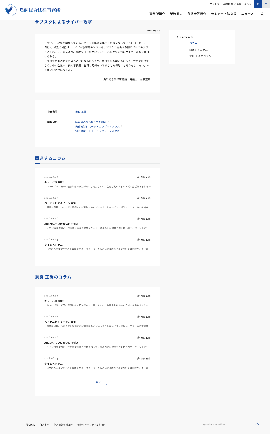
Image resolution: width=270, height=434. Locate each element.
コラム (193, 43)
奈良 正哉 (81, 111)
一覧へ (97, 382)
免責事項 (44, 424)
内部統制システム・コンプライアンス (97, 126)
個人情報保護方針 (63, 424)
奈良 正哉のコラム (200, 56)
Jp (258, 3)
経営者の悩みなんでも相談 (91, 122)
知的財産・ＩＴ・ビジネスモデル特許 (97, 131)
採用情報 (228, 4)
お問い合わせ (244, 4)
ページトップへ (257, 424)
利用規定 (30, 424)
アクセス (215, 4)
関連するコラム (198, 49)
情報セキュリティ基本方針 (92, 424)
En (266, 3)
